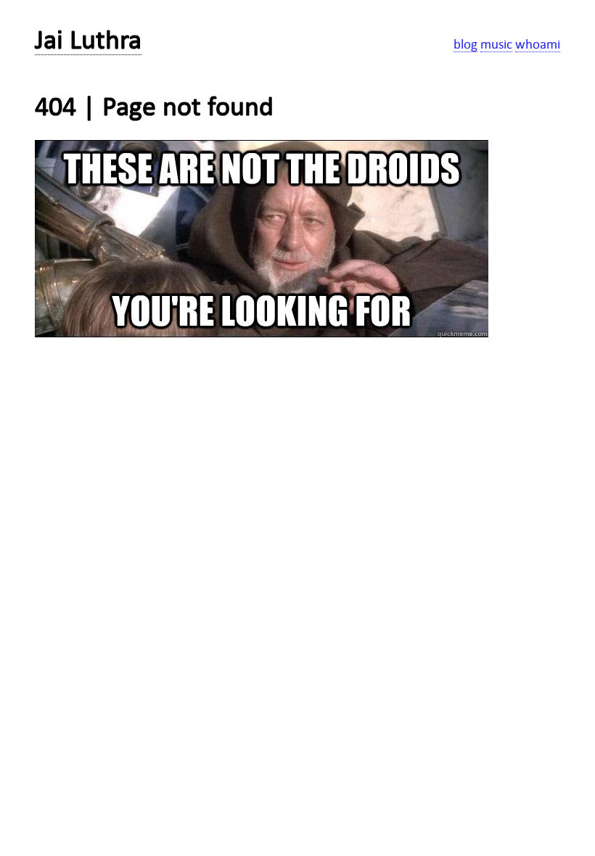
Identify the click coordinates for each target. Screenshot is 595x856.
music (496, 44)
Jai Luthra (88, 39)
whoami (537, 44)
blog (465, 44)
